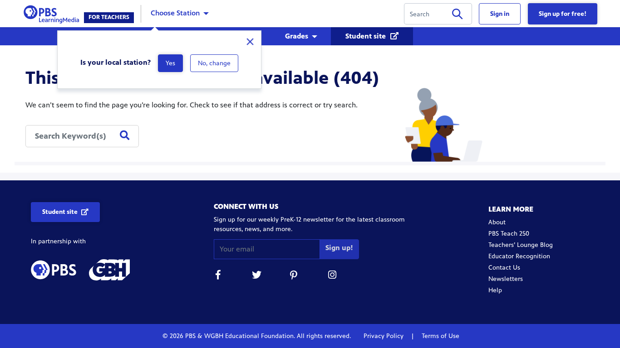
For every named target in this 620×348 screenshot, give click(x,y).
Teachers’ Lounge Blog (520, 245)
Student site (366, 36)
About (497, 222)
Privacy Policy (384, 336)
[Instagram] (332, 276)
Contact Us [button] (504, 267)
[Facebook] (218, 276)
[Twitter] (256, 276)
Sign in (499, 14)
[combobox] (82, 136)
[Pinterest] (294, 276)
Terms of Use (439, 336)
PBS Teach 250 (508, 233)
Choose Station (175, 13)
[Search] (457, 15)
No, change (214, 63)
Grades (296, 36)
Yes (170, 63)
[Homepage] (53, 13)
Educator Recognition (519, 256)
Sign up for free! (562, 14)
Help (495, 290)
